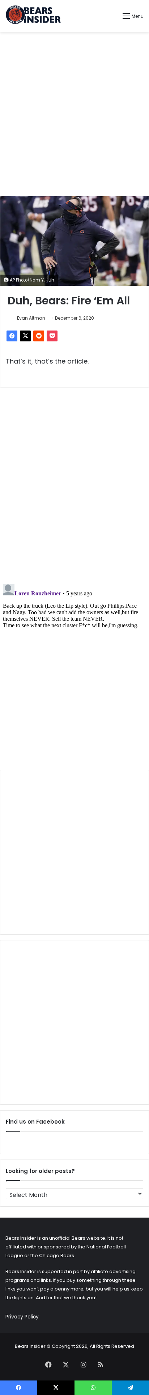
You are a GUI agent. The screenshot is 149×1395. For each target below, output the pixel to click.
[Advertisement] (74, 114)
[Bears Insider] (33, 16)
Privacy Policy (22, 1316)
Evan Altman (31, 318)
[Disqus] (74, 483)
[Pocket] (52, 336)
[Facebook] (12, 336)
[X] (25, 336)
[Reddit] (38, 336)
